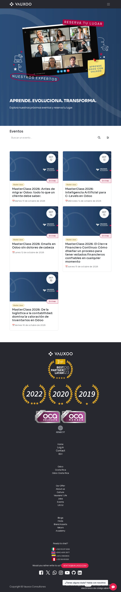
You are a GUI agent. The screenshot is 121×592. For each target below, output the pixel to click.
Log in (60, 447)
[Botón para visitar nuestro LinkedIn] (80, 573)
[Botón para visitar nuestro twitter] (48, 573)
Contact (60, 450)
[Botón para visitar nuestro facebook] (41, 573)
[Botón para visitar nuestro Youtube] (67, 573)
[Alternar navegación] (108, 4)
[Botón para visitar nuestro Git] (74, 573)
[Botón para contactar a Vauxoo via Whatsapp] (55, 573)
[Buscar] (99, 138)
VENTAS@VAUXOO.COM (74, 565)
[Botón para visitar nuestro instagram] (61, 573)
